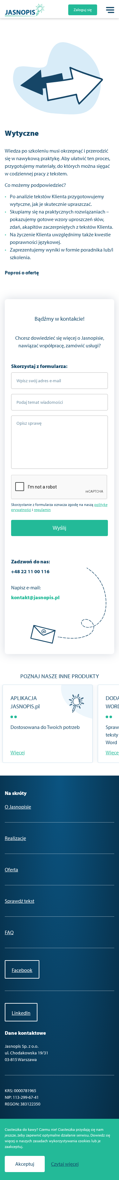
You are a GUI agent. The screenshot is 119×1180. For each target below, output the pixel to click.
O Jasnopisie (18, 806)
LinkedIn (21, 1013)
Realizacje (15, 838)
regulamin (42, 509)
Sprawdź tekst (19, 901)
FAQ (9, 932)
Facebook (22, 970)
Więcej (17, 752)
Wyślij (59, 528)
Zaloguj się (83, 9)
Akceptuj (24, 1164)
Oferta (11, 869)
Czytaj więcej (65, 1164)
